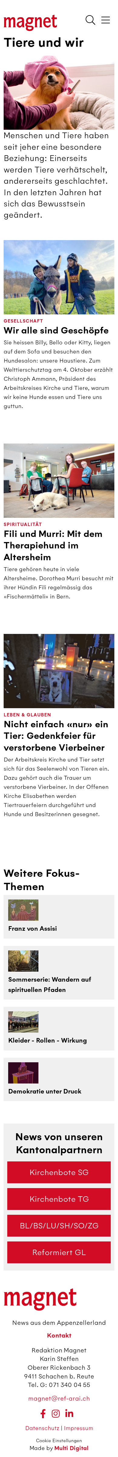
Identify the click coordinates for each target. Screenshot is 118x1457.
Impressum (78, 1428)
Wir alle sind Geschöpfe (56, 331)
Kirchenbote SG (59, 1172)
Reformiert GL (59, 1252)
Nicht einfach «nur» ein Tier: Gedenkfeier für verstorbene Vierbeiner (56, 736)
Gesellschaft (23, 321)
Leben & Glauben (27, 715)
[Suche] (90, 20)
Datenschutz (43, 1428)
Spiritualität (23, 525)
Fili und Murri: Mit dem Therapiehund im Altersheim (53, 545)
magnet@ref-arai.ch (59, 1398)
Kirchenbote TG (59, 1199)
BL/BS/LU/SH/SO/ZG (59, 1226)
